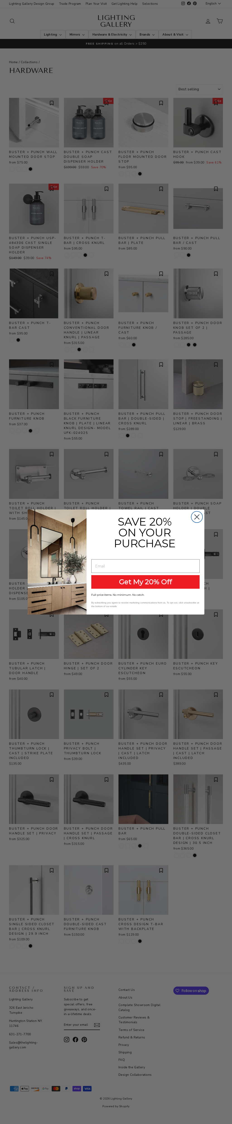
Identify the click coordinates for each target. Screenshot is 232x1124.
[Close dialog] (197, 517)
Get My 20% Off (145, 582)
